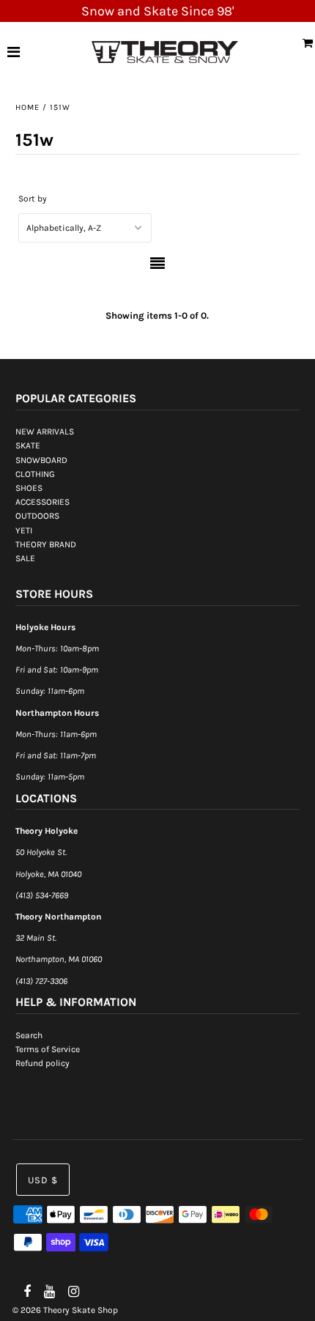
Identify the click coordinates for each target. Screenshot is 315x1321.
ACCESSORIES (42, 502)
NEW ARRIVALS (44, 431)
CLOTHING (35, 474)
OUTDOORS (37, 516)
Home (27, 107)
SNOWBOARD (41, 460)
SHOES (28, 488)
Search (28, 1035)
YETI (23, 530)
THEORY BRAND (45, 544)
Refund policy (42, 1063)
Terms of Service (47, 1049)
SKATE (27, 445)
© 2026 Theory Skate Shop (65, 1310)
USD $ (43, 1179)
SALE (25, 558)
